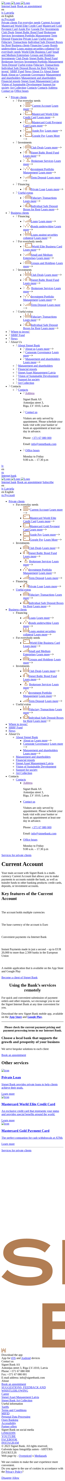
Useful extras (45, 38)
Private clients (9, 22)
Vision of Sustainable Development (21, 84)
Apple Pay (24, 29)
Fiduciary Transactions (14, 42)
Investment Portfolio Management (31, 35)
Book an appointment (29, 6)
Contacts (32, 87)
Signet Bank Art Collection (16, 1400)
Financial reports (10, 81)
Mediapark (40, 1455)
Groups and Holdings (42, 55)
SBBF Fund (17, 71)
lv (2, 465)
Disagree (6, 1477)
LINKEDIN (8, 1433)
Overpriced (25, 1455)
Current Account (50, 22)
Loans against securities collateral (36, 48)
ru (2, 472)
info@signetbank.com (43, 444)
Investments (52, 29)
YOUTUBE (8, 1436)
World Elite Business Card (36, 51)
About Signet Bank (29, 345)
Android (26, 1358)
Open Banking (9, 1419)
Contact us (7, 90)
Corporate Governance (32, 74)
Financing (16, 38)
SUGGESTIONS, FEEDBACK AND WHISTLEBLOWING (23, 1389)
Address (52, 87)
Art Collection (18, 87)
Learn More (51, 539)
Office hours (21, 90)
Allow (15, 1477)
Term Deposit (9, 64)
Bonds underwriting (42, 226)
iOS (13, 1358)
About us (13, 74)
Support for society (29, 379)
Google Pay (38, 29)
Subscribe (48, 482)
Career (5, 1393)
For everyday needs (29, 22)
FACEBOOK (9, 1439)
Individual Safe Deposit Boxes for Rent (23, 68)
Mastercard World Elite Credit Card (21, 25)
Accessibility (8, 1423)
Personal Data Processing (15, 1416)
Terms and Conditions (14, 1410)
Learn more (43, 117)
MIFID (5, 1413)
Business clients (21, 45)
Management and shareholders (38, 77)
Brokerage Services (12, 61)
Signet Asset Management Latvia (40, 81)
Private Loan (30, 38)
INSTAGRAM (10, 1442)
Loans (45, 45)
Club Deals (7, 32)
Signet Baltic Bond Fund (29, 32)
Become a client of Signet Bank (19, 977)
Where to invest (20, 331)
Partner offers (9, 1426)
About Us (37, 71)
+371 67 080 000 (41, 437)
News (28, 71)
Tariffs (5, 1406)
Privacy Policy (14, 1471)
